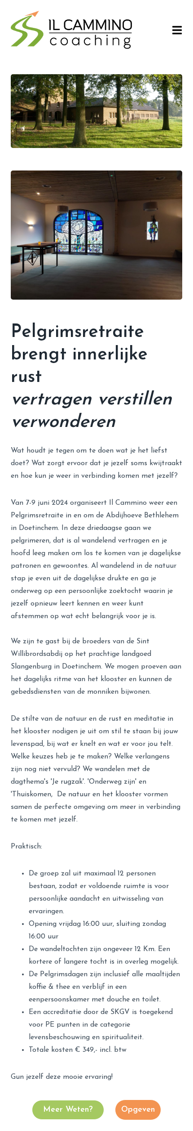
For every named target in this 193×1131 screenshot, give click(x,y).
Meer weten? (68, 1110)
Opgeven (138, 1110)
